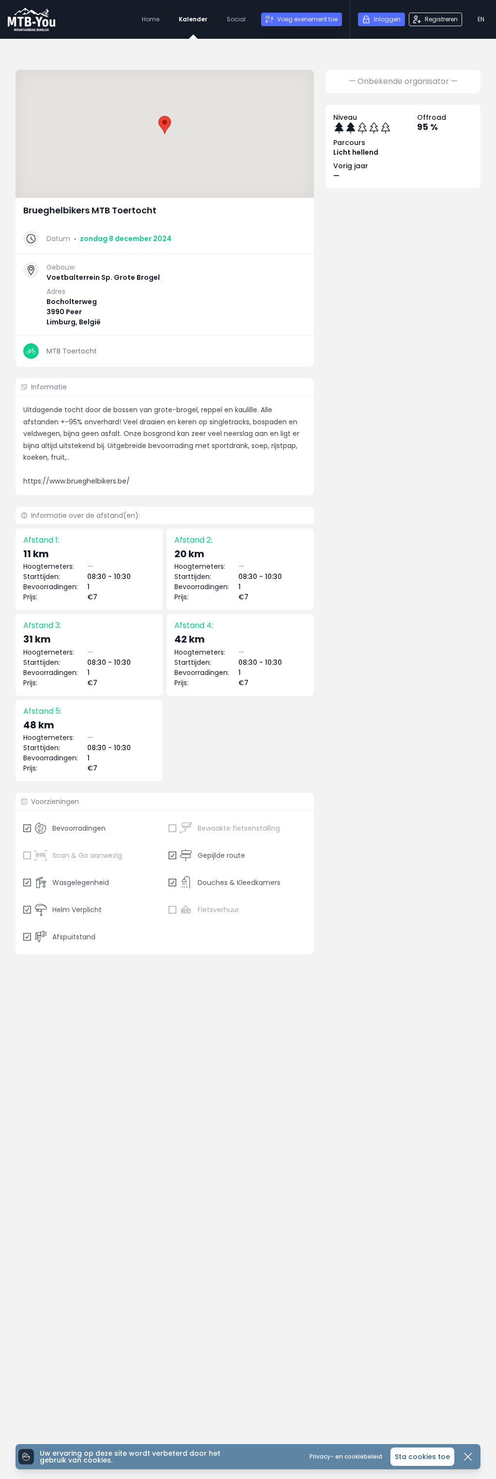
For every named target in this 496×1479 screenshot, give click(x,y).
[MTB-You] (31, 19)
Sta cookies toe (422, 1457)
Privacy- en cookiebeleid (346, 1456)
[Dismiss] (468, 1456)
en (481, 19)
